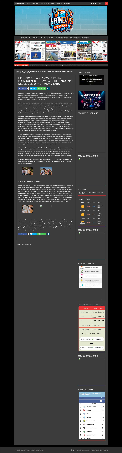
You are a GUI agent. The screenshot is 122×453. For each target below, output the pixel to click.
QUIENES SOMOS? (63, 38)
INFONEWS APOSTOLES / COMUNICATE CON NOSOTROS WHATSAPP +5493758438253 (50, 3)
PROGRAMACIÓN (75, 38)
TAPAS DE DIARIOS (48, 38)
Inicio (19, 71)
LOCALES (24, 38)
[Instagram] (91, 3)
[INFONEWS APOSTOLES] (61, 20)
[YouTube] (93, 3)
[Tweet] (33, 88)
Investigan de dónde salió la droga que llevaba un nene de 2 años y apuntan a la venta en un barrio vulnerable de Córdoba (58, 65)
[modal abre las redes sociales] (48, 88)
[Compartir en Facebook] (22, 88)
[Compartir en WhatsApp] (41, 88)
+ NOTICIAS (34, 38)
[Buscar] (106, 3)
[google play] (95, 3)
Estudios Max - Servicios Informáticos (98, 450)
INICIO (17, 38)
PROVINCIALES (25, 71)
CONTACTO (86, 38)
